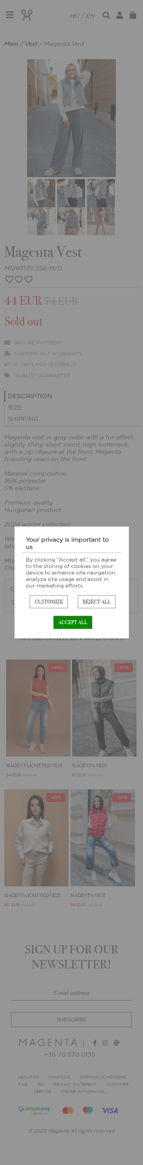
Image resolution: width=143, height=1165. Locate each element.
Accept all (72, 622)
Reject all (97, 602)
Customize (49, 602)
